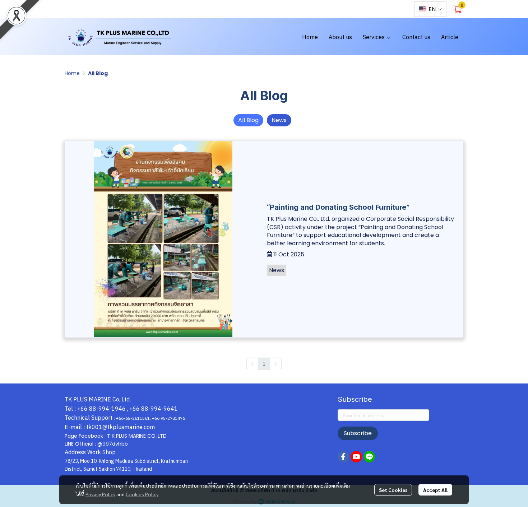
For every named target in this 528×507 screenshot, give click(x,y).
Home (72, 73)
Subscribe (358, 433)
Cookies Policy (142, 494)
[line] (403, 9)
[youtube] (390, 9)
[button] (430, 9)
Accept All (435, 490)
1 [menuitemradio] (264, 364)
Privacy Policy (100, 494)
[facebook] (377, 9)
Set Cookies (393, 490)
